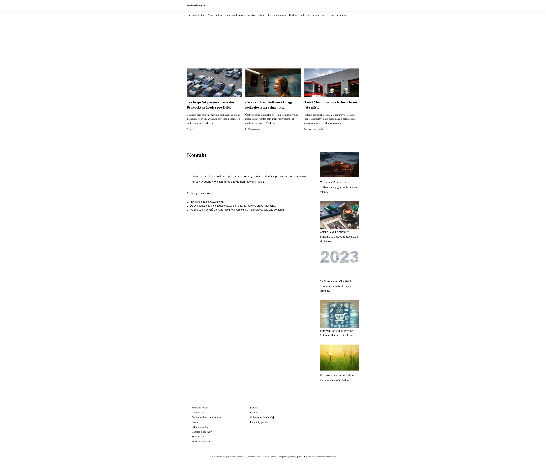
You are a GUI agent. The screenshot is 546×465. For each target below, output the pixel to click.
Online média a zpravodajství (240, 14)
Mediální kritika (196, 14)
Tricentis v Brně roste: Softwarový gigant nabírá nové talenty (338, 187)
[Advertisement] (273, 38)
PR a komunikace (277, 14)
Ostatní (261, 14)
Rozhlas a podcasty (299, 14)
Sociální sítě (318, 14)
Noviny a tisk (215, 14)
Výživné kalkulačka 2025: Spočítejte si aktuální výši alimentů (336, 286)
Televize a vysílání (337, 14)
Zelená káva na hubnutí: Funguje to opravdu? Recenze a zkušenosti (339, 236)
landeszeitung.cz (196, 5)
